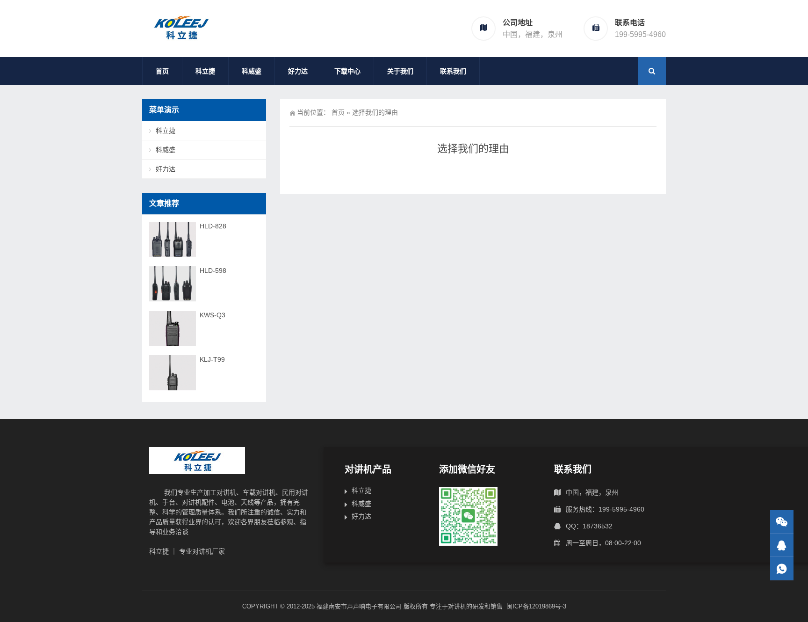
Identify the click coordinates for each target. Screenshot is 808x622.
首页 (162, 71)
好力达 (298, 71)
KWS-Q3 (212, 315)
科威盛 (251, 71)
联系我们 (453, 71)
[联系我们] (782, 545)
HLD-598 (213, 270)
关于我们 (400, 71)
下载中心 (347, 71)
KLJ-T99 (212, 359)
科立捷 (205, 71)
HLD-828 (213, 226)
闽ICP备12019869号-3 (536, 606)
